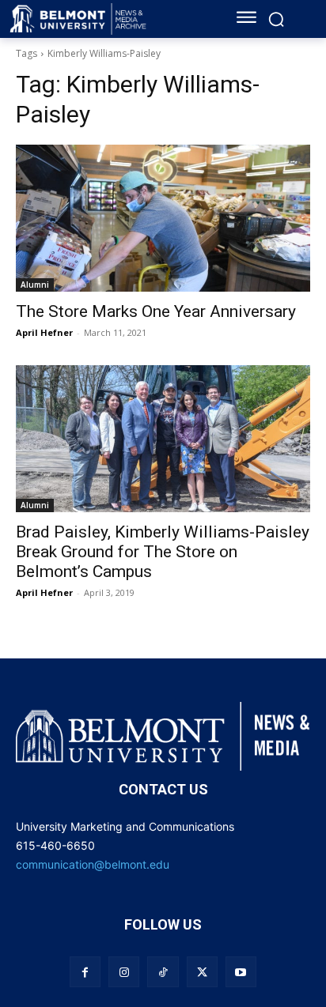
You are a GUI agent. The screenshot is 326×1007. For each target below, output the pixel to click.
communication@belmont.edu (92, 864)
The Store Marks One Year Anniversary (156, 311)
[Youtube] (241, 971)
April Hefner (44, 332)
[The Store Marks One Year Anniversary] (163, 218)
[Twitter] (202, 971)
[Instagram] (123, 971)
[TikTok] (162, 971)
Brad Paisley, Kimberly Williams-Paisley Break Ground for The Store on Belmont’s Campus (162, 551)
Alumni (35, 284)
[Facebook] (85, 971)
